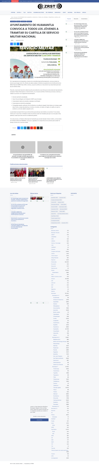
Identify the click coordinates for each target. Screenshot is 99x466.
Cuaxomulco (56, 322)
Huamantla (23, 21)
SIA (52, 437)
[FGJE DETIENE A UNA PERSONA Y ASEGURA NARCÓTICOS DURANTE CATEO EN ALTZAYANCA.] (45, 352)
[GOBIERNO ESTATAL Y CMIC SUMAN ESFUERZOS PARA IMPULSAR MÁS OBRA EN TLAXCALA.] (39, 303)
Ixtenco (55, 335)
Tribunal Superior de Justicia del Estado (59, 450)
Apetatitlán (54, 197)
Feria (52, 274)
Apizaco (55, 303)
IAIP (52, 280)
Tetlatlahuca (56, 381)
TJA (52, 446)
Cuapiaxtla (55, 320)
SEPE (52, 435)
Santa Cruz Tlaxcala (58, 364)
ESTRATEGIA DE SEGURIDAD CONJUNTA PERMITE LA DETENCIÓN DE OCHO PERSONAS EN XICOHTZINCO (81, 54)
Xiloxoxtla (55, 398)
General (15, 17)
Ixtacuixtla (55, 333)
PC (52, 412)
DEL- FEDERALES (49, 12)
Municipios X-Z (55, 406)
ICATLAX (53, 282)
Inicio (12, 17)
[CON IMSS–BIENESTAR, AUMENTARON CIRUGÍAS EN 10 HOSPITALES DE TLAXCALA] (69, 41)
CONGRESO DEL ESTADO (38, 12)
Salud (53, 213)
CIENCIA (84, 12)
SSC (53, 433)
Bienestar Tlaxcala (55, 232)
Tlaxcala (53, 448)
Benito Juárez (56, 312)
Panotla (55, 350)
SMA (52, 439)
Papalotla (55, 352)
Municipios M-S (55, 337)
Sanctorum (56, 360)
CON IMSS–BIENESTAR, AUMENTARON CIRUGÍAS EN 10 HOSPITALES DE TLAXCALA (81, 41)
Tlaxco (55, 389)
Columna (53, 249)
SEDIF (52, 427)
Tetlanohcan (56, 379)
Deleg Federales (54, 257)
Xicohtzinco (56, 396)
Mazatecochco (56, 339)
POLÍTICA (29, 12)
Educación (53, 266)
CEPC (52, 238)
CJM (52, 245)
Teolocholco (56, 370)
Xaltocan (55, 393)
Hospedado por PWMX (29, 463)
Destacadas (13, 21)
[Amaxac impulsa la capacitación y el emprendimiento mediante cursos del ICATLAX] (36, 172)
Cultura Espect (54, 255)
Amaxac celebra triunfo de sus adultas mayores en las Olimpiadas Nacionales (17, 179)
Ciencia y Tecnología (55, 243)
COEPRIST (53, 247)
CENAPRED (53, 236)
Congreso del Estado (56, 199)
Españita (55, 324)
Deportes (61, 202)
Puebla (52, 421)
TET (52, 444)
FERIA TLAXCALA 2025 (56, 276)
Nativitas (55, 345)
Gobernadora (62, 206)
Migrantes (53, 289)
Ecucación (53, 264)
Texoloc (55, 383)
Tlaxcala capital (55, 218)
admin (12, 40)
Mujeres (53, 291)
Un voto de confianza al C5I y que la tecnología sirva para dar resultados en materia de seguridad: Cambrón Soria (81, 34)
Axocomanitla (56, 308)
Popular (69, 18)
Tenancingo (56, 368)
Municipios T (55, 366)
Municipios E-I (54, 408)
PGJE (53, 431)
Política (62, 211)
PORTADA (13, 12)
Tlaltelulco (55, 385)
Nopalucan (54, 211)
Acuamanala (56, 297)
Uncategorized (55, 220)
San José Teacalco (57, 356)
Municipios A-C (55, 295)
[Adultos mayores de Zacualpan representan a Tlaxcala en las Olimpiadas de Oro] (45, 201)
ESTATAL (19, 12)
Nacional (53, 410)
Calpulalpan (56, 314)
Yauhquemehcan (55, 222)
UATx (52, 455)
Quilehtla (55, 354)
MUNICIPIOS (57, 12)
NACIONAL (70, 12)
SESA (53, 425)
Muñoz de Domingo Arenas (59, 341)
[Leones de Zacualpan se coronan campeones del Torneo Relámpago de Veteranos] (33, 303)
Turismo (53, 453)
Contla (53, 202)
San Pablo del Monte (63, 213)
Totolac (55, 391)
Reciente (76, 18)
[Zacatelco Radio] (49, 6)
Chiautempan (56, 316)
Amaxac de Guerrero (58, 299)
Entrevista (54, 416)
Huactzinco (56, 327)
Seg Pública (54, 215)
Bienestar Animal (55, 230)
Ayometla (62, 197)
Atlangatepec (56, 306)
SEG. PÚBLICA (77, 12)
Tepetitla (55, 373)
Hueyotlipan (56, 331)
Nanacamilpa (56, 343)
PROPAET (53, 418)
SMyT (52, 442)
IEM (52, 287)
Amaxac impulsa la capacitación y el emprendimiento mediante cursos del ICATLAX (35, 180)
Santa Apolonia (56, 362)
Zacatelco (65, 222)
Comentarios (84, 18)
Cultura (52, 253)
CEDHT (64, 12)
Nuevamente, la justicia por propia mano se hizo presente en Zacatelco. (81, 47)
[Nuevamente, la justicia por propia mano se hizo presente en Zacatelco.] (69, 47)
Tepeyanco (56, 375)
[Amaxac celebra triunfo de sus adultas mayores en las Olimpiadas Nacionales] (18, 172)
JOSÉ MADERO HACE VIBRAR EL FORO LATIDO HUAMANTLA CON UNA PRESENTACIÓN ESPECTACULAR (54, 180)
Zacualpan (55, 404)
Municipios (29, 21)
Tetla (54, 377)
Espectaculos (54, 268)
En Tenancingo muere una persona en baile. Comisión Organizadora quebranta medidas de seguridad (81, 26)
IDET (52, 285)
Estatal (63, 204)
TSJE (24, 12)
